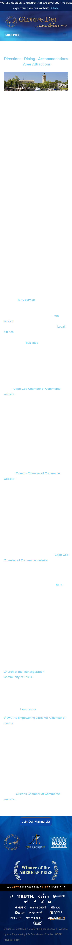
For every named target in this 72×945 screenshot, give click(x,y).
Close (55, 8)
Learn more (27, 709)
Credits (49, 934)
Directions (12, 58)
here (59, 584)
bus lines (32, 342)
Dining (29, 58)
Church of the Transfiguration (24, 671)
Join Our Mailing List (36, 821)
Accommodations (53, 58)
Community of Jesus (18, 677)
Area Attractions (37, 64)
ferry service (26, 299)
